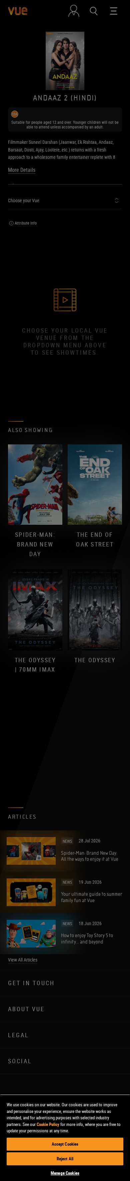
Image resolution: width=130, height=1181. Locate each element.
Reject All (65, 1159)
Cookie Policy (48, 1124)
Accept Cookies (65, 1144)
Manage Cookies (65, 1173)
